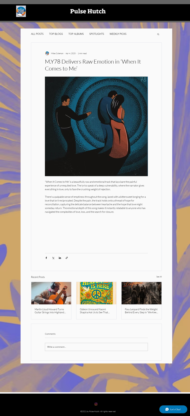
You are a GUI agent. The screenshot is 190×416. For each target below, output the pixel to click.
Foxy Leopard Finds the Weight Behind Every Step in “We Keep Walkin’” (141, 311)
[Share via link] (66, 258)
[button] (158, 34)
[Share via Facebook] (46, 258)
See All (159, 276)
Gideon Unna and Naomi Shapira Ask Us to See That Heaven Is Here (94, 311)
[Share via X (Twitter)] (53, 258)
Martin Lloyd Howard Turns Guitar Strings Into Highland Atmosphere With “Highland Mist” (50, 311)
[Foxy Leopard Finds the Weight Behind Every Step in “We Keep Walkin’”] (141, 293)
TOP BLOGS (56, 33)
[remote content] (96, 228)
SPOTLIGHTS (96, 33)
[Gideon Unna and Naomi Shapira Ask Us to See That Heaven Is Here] (96, 293)
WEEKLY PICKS (118, 33)
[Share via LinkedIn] (60, 258)
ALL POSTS (37, 33)
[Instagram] (96, 404)
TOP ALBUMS (76, 33)
